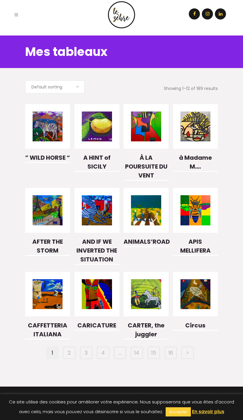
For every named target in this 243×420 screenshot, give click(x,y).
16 (170, 352)
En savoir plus (208, 411)
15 (153, 352)
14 (136, 352)
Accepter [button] (178, 412)
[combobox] (54, 86)
